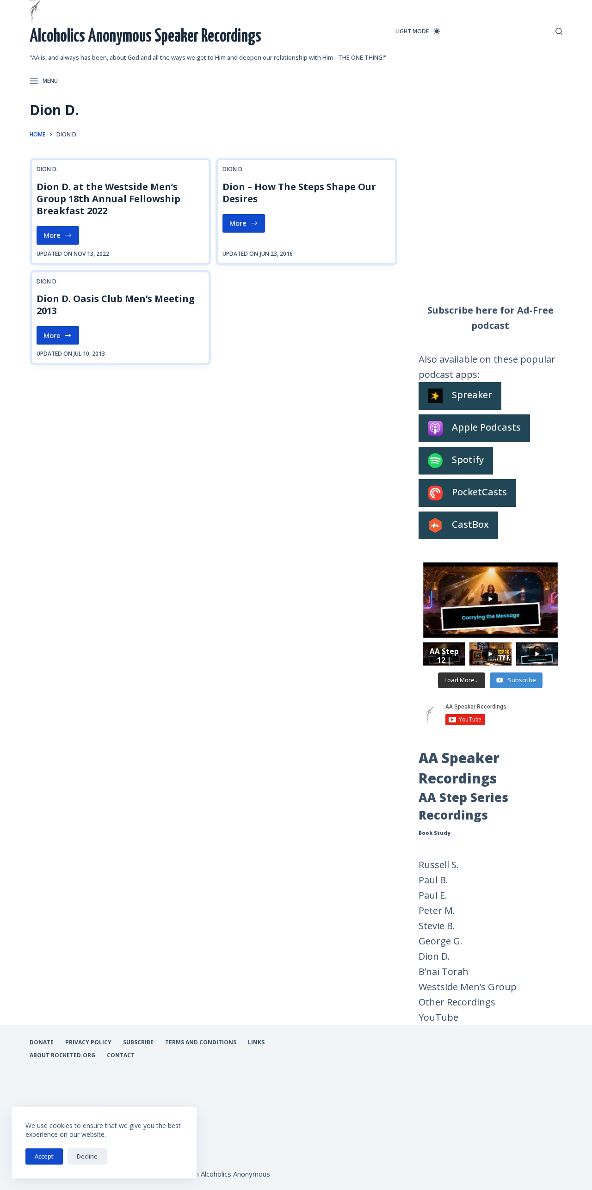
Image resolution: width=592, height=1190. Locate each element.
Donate (42, 1042)
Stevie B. (437, 925)
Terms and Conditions (200, 1042)
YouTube (438, 1017)
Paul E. (433, 895)
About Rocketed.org (62, 1055)
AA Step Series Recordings (463, 806)
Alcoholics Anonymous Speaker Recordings (145, 36)
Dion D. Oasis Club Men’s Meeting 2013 (116, 304)
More (61, 237)
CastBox (470, 524)
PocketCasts (479, 492)
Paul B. (433, 880)
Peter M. (437, 910)
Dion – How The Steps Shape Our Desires (299, 192)
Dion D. (47, 169)
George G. (440, 941)
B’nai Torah (444, 971)
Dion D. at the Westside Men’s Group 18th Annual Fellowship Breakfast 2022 (108, 198)
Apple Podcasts (486, 427)
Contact (121, 1055)
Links (256, 1042)
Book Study (434, 833)
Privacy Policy (88, 1042)
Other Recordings (457, 1002)
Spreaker (472, 395)
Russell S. (439, 864)
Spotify (468, 460)
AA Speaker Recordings (459, 768)
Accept (44, 1156)
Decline (87, 1156)
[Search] (558, 31)
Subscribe (138, 1042)
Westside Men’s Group (468, 986)
